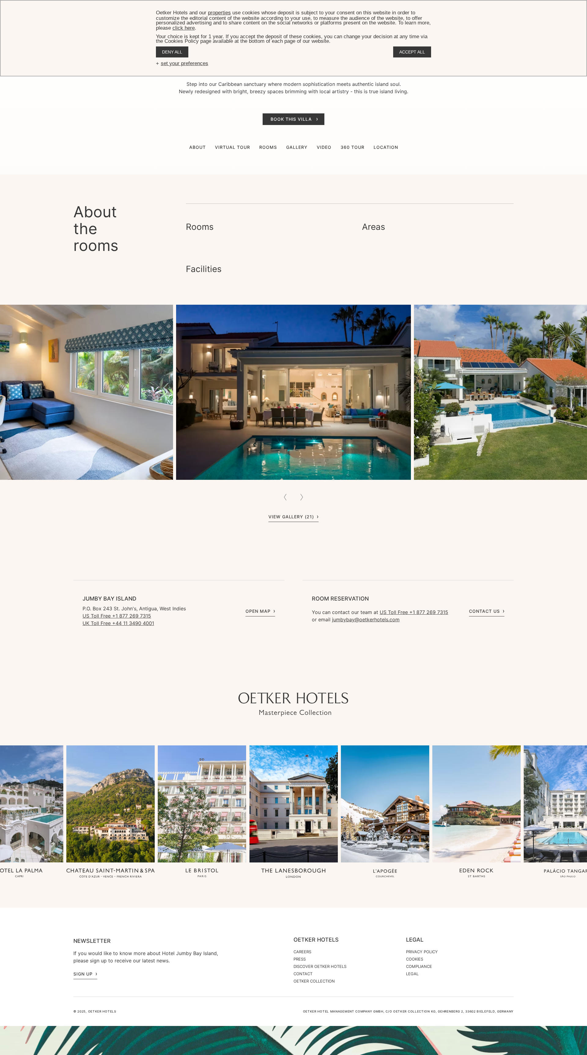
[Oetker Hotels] (293, 704)
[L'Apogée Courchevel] (385, 874)
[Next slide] (302, 497)
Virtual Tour (232, 147)
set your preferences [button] (184, 63)
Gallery (297, 147)
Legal (414, 940)
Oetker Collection (314, 981)
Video (324, 147)
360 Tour (352, 147)
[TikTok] (257, 680)
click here (183, 28)
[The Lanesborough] (293, 874)
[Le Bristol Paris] (202, 874)
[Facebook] (293, 680)
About (197, 147)
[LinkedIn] (306, 680)
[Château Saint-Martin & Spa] (110, 873)
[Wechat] (318, 680)
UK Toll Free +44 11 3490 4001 (118, 623)
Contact (303, 973)
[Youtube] (281, 680)
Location (386, 147)
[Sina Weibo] (330, 680)
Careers (302, 951)
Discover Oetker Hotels (320, 966)
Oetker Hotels (316, 940)
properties (219, 13)
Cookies (414, 959)
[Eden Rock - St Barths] (476, 874)
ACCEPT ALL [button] (412, 52)
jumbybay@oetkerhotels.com (366, 619)
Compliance (419, 966)
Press (300, 959)
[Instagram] (269, 680)
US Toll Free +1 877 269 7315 (117, 616)
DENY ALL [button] (172, 52)
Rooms (268, 147)
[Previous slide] (285, 497)
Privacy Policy (422, 951)
